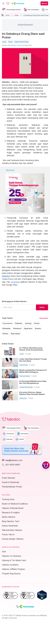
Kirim (42, 307)
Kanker (5, 334)
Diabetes (18, 323)
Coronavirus (7, 323)
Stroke (36, 323)
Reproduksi (15, 334)
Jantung (28, 323)
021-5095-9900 (11, 464)
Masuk (44, 3)
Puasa (10, 42)
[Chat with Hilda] (46, 465)
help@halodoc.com (12, 460)
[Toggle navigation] (3, 3)
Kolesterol (17, 328)
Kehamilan (7, 328)
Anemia (38, 328)
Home (8, 15)
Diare (4, 42)
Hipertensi (28, 328)
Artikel (16, 15)
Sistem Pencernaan (22, 42)
